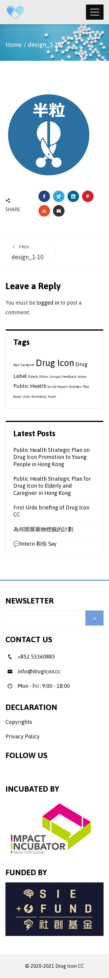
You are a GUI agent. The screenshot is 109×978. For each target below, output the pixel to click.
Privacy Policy (22, 736)
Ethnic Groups (50, 376)
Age (16, 365)
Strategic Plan (79, 386)
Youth (52, 396)
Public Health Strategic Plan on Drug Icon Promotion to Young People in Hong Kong (51, 457)
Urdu (26, 396)
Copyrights (18, 722)
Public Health (29, 386)
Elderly (33, 376)
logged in (48, 302)
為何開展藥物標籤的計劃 (43, 529)
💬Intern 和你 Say (35, 544)
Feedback (69, 376)
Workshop (39, 396)
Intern (82, 376)
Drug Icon (55, 363)
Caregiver (27, 365)
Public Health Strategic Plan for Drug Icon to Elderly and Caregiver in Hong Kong (52, 486)
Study (17, 396)
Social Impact (58, 386)
